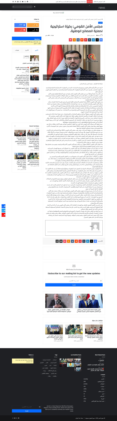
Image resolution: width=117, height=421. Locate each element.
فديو (103, 393)
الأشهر (36, 50)
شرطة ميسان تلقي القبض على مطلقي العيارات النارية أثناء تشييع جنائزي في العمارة (55, 337)
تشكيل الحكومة (53, 368)
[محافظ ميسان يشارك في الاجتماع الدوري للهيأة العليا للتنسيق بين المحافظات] (63, 365)
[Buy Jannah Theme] (58, 12)
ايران (50, 365)
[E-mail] (100, 235)
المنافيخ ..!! (26, 56)
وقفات (49, 376)
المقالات (102, 384)
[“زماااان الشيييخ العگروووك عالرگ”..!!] (34, 90)
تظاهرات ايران (45, 368)
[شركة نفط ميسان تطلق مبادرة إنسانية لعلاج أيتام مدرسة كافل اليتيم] (74, 329)
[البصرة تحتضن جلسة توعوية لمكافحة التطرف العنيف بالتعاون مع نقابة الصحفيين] (94, 329)
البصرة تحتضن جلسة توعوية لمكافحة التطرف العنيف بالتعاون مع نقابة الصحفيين (94, 337)
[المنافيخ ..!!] (34, 58)
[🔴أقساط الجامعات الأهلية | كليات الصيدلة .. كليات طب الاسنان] (34, 70)
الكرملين (42, 362)
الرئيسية (100, 19)
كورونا (102, 398)
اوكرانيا (55, 365)
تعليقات (17, 50)
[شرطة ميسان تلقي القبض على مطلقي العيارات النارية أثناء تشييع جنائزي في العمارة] (54, 329)
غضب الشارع (53, 373)
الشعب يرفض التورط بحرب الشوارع (31, 63)
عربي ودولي (101, 391)
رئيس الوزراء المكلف (52, 370)
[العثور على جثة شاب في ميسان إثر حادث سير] (70, 365)
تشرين (45, 365)
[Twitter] (3, 210)
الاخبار (95, 19)
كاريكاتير (102, 396)
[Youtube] (3, 215)
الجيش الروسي (53, 362)
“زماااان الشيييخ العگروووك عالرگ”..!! (22, 89)
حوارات (102, 386)
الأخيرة (27, 50)
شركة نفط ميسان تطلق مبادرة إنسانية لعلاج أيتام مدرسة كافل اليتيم (75, 337)
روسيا (44, 370)
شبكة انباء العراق (79, 418)
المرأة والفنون (101, 381)
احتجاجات (54, 359)
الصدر (47, 362)
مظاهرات (54, 376)
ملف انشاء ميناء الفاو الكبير (97, 401)
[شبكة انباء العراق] (93, 7)
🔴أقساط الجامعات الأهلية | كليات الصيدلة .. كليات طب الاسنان (22, 69)
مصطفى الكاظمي (45, 373)
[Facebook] (3, 206)
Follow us (31, 355)
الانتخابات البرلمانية (46, 359)
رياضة (102, 388)
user (99, 35)
